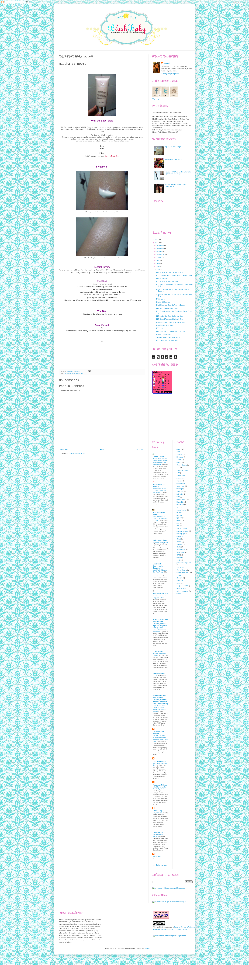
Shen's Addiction (159, 457)
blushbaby (70, 371)
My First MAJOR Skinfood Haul (167, 340)
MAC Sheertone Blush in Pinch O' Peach (170, 305)
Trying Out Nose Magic (173, 147)
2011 (157, 243)
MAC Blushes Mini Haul (164, 325)
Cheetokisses (158, 833)
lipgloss (179, 518)
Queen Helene (182, 570)
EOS (178, 473)
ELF (178, 468)
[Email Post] (89, 371)
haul (178, 497)
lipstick (179, 520)
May (158, 267)
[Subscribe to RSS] (119, 365)
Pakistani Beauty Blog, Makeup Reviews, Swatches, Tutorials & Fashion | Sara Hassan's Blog (160, 700)
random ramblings (183, 573)
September (161, 254)
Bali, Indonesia (157, 813)
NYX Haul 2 (160, 328)
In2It (178, 507)
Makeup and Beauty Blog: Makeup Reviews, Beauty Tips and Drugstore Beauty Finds (160, 624)
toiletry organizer (182, 591)
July (158, 260)
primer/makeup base (76, 373)
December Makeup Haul (160, 542)
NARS (179, 547)
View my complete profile (170, 74)
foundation (180, 491)
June (158, 263)
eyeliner (179, 481)
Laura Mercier (181, 510)
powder (179, 557)
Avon (178, 452)
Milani (179, 539)
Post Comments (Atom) (77, 453)
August (159, 257)
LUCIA (155, 675)
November (160, 248)
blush (178, 462)
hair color (180, 494)
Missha (67, 373)
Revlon (179, 575)
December (160, 245)
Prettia (179, 560)
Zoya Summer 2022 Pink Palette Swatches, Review (160, 518)
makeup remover (182, 531)
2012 (157, 240)
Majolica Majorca (183, 528)
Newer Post (64, 449)
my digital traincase (160, 865)
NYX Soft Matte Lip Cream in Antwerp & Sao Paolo (174, 275)
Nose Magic (181, 552)
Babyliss (179, 454)
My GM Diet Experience (173, 159)
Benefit (179, 460)
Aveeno (179, 449)
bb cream (180, 457)
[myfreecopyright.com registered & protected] (168, 888)
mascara (180, 536)
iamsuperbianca (159, 674)
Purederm (180, 567)
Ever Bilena (181, 476)
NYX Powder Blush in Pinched (167, 281)
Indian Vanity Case (160, 540)
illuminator (180, 505)
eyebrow (180, 478)
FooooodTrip (157, 811)
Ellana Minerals (182, 470)
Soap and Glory (182, 586)
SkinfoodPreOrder (111, 156)
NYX (178, 555)
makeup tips (181, 534)
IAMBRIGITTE (158, 652)
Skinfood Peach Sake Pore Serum (168, 337)
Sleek (179, 583)
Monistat (179, 544)
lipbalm (179, 515)
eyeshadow (181, 483)
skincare (179, 578)
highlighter (180, 502)
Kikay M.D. (157, 856)
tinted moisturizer (183, 588)
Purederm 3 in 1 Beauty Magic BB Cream (170, 331)
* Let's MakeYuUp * (160, 761)
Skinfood (180, 580)
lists (178, 523)
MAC (178, 526)
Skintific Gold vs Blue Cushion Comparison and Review (159, 490)
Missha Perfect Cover (163, 334)
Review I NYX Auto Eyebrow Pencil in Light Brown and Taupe (178, 173)
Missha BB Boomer (163, 302)
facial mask (180, 486)
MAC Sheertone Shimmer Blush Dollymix (170, 322)
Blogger (147, 948)
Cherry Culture (182, 465)
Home (102, 449)
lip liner (179, 512)
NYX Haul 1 (160, 299)
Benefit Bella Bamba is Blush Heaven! (169, 272)
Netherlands (181, 550)
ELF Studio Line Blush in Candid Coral (170, 316)
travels (179, 594)
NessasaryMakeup (160, 785)
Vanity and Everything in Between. (158, 566)
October (159, 251)
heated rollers (181, 499)
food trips (180, 489)
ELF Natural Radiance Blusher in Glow (170, 319)
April (158, 269)
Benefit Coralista (162, 278)
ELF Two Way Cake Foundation (167, 308)
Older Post (140, 449)
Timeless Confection (160, 594)
